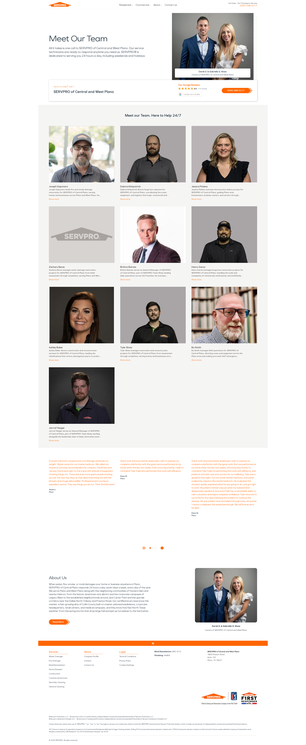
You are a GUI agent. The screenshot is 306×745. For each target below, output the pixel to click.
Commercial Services (58, 678)
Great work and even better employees (139, 461)
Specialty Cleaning (57, 682)
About (156, 5)
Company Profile (91, 656)
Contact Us (171, 4)
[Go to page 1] (150, 548)
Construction (54, 674)
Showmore (54, 199)
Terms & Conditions (127, 656)
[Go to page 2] (153, 548)
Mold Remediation (57, 665)
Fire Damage (54, 661)
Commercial (142, 5)
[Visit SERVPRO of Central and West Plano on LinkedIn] (153, 643)
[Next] (162, 548)
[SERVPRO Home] (60, 4)
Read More (58, 622)
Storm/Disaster (55, 669)
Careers (87, 661)
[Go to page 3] (155, 548)
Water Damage (56, 656)
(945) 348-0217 (248, 5)
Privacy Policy (125, 661)
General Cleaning (56, 686)
